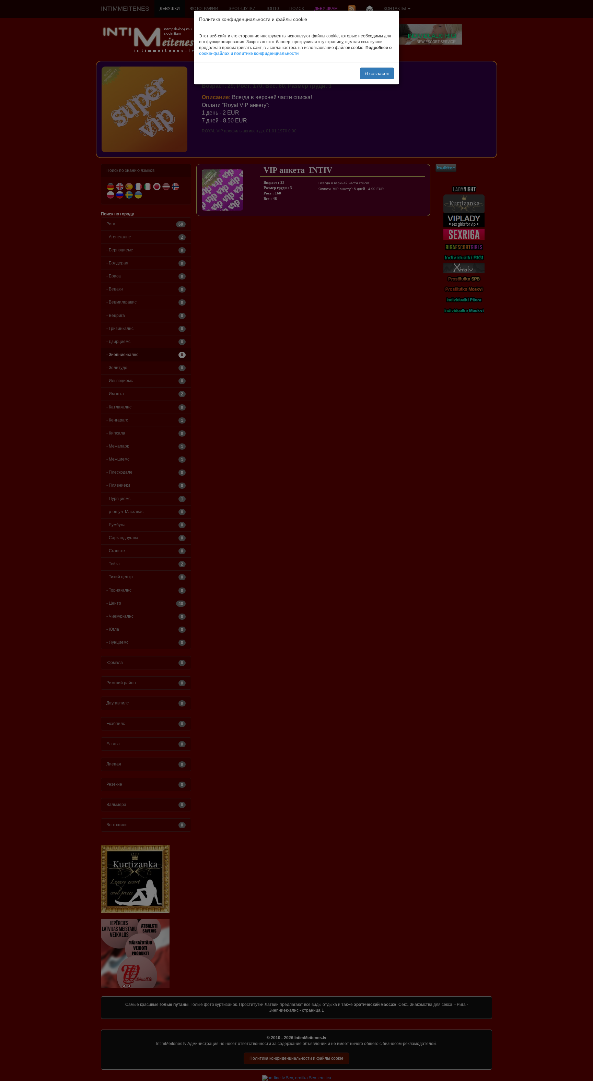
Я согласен (376, 73)
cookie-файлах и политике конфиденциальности (249, 53)
